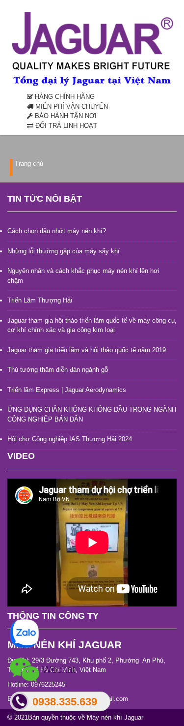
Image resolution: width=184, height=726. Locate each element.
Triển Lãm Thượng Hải (39, 300)
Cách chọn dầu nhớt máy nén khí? (56, 231)
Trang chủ (29, 163)
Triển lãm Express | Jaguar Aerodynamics (66, 389)
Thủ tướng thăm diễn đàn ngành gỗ (57, 369)
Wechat (57, 669)
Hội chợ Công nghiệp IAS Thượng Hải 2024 (69, 439)
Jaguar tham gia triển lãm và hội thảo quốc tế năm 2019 (86, 350)
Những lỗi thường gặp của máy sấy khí (63, 251)
